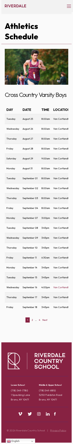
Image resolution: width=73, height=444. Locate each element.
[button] (67, 5)
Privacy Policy (58, 430)
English (15, 441)
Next (44, 320)
